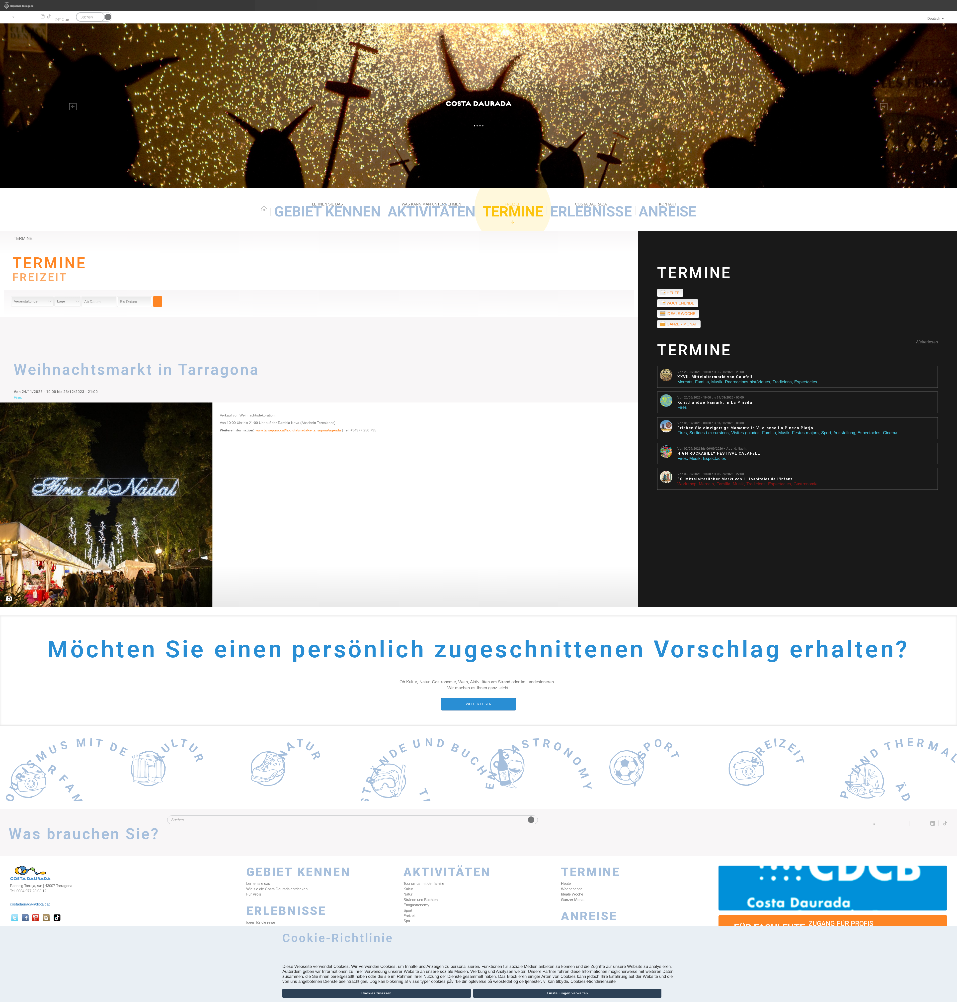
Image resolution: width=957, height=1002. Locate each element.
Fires (682, 407)
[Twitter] (13, 16)
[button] (72, 105)
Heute (673, 293)
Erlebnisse (591, 211)
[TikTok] (49, 16)
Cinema (890, 432)
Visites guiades (745, 432)
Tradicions (782, 382)
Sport (826, 432)
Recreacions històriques (747, 382)
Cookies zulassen (376, 993)
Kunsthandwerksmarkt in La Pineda (714, 403)
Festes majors (805, 432)
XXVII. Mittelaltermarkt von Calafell (714, 377)
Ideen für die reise (260, 922)
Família (702, 382)
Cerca (157, 301)
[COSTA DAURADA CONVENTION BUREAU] (832, 888)
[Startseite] (478, 105)
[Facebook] (20, 16)
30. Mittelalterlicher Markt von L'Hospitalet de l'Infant (734, 479)
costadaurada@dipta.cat (30, 904)
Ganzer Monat (682, 324)
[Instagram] (35, 16)
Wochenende (680, 303)
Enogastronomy (416, 905)
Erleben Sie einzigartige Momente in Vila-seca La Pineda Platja (745, 428)
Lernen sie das (258, 883)
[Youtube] (27, 16)
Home (264, 208)
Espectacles (805, 382)
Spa (406, 921)
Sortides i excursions (709, 432)
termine (23, 238)
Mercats (685, 382)
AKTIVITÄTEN (432, 211)
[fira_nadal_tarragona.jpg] (106, 504)
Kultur (408, 889)
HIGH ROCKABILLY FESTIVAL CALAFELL (718, 453)
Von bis (710, 372)
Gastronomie (805, 484)
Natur (407, 894)
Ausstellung (844, 432)
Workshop (686, 484)
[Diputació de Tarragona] (478, 5)
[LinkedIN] (42, 16)
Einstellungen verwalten (567, 993)
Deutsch (933, 18)
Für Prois (253, 894)
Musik (716, 382)
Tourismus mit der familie (423, 883)
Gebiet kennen (327, 211)
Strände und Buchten (420, 900)
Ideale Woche (681, 313)
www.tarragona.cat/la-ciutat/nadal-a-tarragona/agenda (298, 430)
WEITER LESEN (478, 704)
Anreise (667, 211)
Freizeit (409, 915)
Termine (512, 211)
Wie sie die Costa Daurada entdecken (277, 889)
